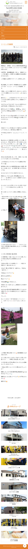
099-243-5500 (15, 8)
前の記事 (10, 397)
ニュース (3, 27)
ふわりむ (3, 38)
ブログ (2, 30)
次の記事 (17, 397)
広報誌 (2, 35)
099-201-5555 (17, 12)
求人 (2, 33)
